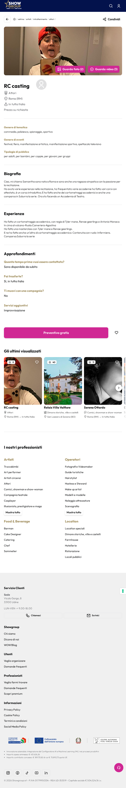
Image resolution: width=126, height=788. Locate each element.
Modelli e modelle (75, 495)
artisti (28, 19)
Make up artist (73, 489)
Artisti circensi (12, 478)
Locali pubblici (73, 556)
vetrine (21, 19)
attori (51, 19)
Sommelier (10, 551)
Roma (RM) (15, 98)
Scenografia (72, 506)
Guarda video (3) (106, 69)
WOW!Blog (10, 645)
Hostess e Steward (75, 483)
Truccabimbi (11, 466)
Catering (9, 539)
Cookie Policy (12, 715)
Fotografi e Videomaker (79, 466)
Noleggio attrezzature (77, 500)
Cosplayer (10, 500)
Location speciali (75, 528)
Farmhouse (71, 539)
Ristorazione (72, 551)
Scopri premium (13, 693)
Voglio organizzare (14, 660)
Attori (7, 483)
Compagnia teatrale (16, 495)
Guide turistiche (74, 472)
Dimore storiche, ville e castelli (83, 534)
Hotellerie (71, 545)
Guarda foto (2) (73, 69)
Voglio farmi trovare (15, 682)
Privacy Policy (12, 709)
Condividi (114, 19)
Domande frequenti (15, 666)
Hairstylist (71, 478)
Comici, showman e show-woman (23, 489)
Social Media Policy (15, 726)
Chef (7, 545)
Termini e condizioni (15, 720)
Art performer (12, 472)
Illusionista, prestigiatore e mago (23, 506)
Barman (8, 528)
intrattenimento (40, 19)
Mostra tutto (13, 512)
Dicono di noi (11, 639)
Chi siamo (9, 633)
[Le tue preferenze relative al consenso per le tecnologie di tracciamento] (123, 591)
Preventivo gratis (56, 333)
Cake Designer (12, 534)
